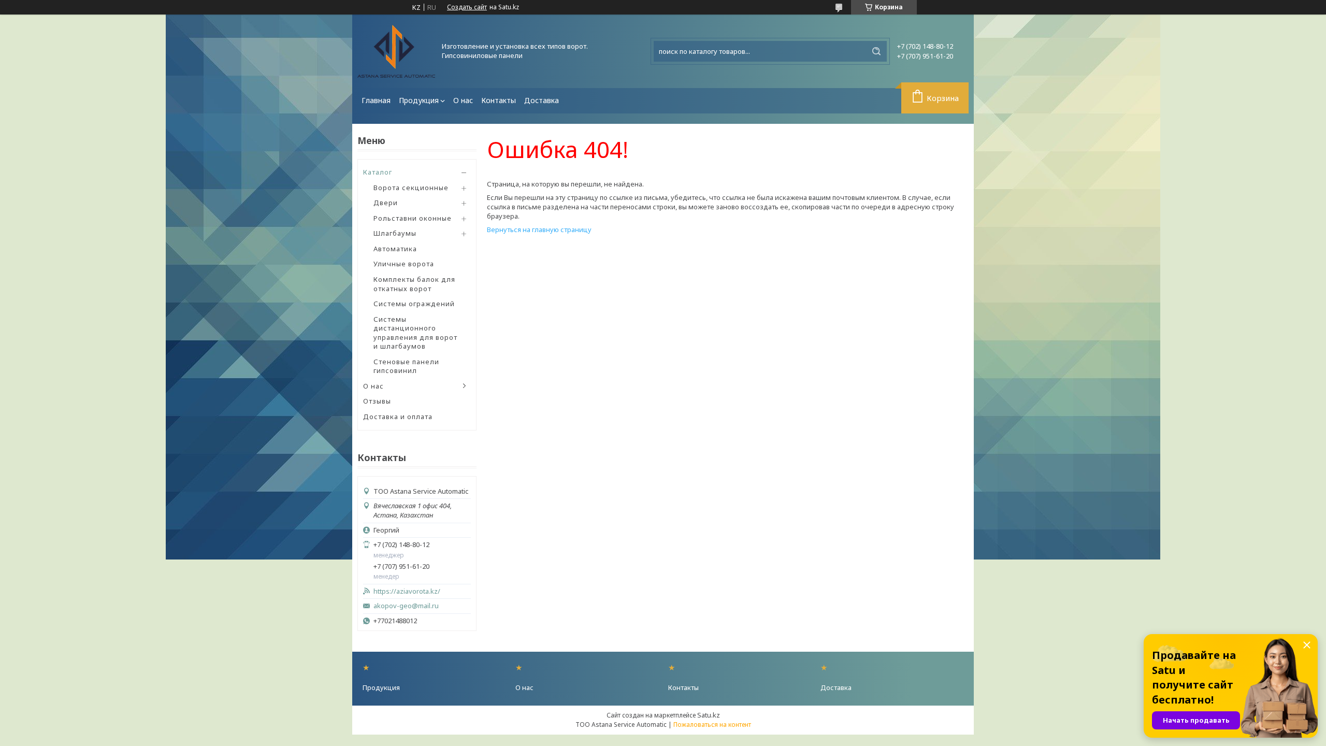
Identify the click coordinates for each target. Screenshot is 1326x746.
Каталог (377, 172)
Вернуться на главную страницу (539, 229)
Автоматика (395, 248)
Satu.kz (708, 715)
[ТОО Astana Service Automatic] (396, 51)
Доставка (541, 100)
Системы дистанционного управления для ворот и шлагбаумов (415, 332)
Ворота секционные (411, 187)
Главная (376, 100)
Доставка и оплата (398, 416)
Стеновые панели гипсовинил (406, 366)
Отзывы (377, 401)
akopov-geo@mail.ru (406, 605)
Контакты (498, 100)
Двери (385, 202)
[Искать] (876, 51)
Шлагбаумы (394, 233)
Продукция (419, 100)
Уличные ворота (403, 263)
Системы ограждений (414, 303)
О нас (463, 100)
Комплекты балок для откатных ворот (414, 284)
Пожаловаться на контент (712, 724)
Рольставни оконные (412, 218)
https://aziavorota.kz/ (406, 591)
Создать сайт (467, 7)
